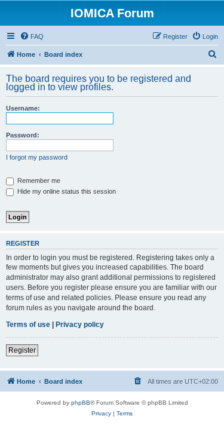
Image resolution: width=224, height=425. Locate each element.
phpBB (80, 402)
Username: (23, 108)
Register (22, 350)
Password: (22, 135)
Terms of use (28, 324)
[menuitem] (32, 36)
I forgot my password (36, 157)
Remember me (38, 180)
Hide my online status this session (66, 191)
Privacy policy (80, 324)
